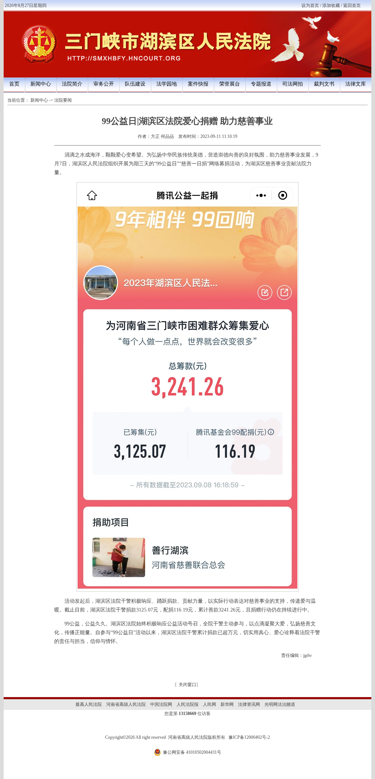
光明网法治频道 (279, 704)
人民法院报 (187, 704)
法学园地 (166, 84)
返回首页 (352, 5)
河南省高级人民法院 (126, 704)
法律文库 (355, 84)
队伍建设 (135, 84)
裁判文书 (324, 84)
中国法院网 (161, 704)
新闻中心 (40, 84)
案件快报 (198, 84)
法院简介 (72, 84)
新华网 (227, 704)
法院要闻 (63, 100)
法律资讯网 (249, 704)
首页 (14, 84)
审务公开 (103, 84)
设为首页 (310, 5)
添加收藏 (331, 5)
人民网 (209, 704)
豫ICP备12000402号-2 (249, 737)
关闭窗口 (187, 684)
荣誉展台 (229, 84)
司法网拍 (292, 84)
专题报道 (261, 84)
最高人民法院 (88, 704)
